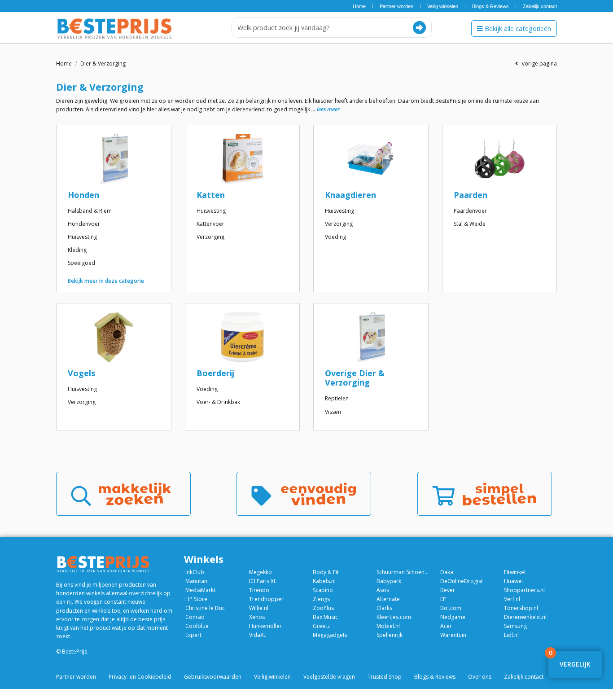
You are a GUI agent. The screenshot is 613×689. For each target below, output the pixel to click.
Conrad (195, 617)
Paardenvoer (470, 211)
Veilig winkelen (442, 6)
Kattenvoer (210, 224)
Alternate (388, 599)
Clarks (384, 608)
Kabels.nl (324, 581)
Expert (193, 635)
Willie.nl (258, 608)
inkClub (194, 572)
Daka (446, 572)
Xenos (257, 617)
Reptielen (337, 398)
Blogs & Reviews (490, 6)
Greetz (321, 626)
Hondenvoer (84, 224)
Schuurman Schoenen (403, 572)
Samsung (515, 626)
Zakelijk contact (540, 6)
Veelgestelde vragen (329, 676)
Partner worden (396, 6)
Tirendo (259, 590)
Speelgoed (81, 263)
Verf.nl (512, 599)
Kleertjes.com (394, 617)
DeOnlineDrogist (461, 581)
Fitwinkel (514, 572)
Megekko (260, 572)
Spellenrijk (390, 635)
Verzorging (210, 237)
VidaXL (257, 635)
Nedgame (452, 617)
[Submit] (419, 27)
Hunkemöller (265, 626)
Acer (446, 626)
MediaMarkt (200, 590)
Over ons (479, 676)
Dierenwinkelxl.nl (525, 617)
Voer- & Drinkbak (218, 402)
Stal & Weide (470, 224)
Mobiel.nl (388, 626)
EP (443, 599)
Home (359, 6)
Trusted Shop (385, 676)
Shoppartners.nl (524, 590)
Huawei (513, 581)
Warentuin (453, 635)
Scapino (323, 590)
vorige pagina (537, 63)
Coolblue (197, 626)
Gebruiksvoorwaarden (212, 676)
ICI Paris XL (262, 581)
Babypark (389, 581)
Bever (447, 590)
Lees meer (328, 109)
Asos (383, 590)
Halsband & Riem (90, 211)
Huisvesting (82, 237)
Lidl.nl (511, 635)
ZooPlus (323, 608)
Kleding (77, 250)
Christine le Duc (205, 608)
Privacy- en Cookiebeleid (140, 676)
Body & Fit (326, 572)
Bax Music (325, 617)
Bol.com (450, 608)
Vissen (333, 412)
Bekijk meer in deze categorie (106, 281)
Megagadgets (330, 635)
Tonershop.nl (521, 608)
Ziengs (321, 599)
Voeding (335, 237)
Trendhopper (266, 599)
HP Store (196, 599)
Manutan (196, 581)
